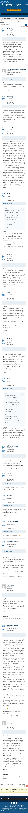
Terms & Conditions (13, 806)
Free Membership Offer (14, 9)
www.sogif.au (24, 810)
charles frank (11, 128)
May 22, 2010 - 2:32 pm (7, 635)
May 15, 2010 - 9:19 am (7, 203)
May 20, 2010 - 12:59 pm (8, 531)
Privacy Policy (20, 806)
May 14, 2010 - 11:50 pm (8, 106)
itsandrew (10, 585)
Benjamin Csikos (12, 541)
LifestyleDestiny (12, 446)
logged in (10, 789)
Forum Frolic (9, 21)
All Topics (2, 21)
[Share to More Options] (17, 803)
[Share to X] (14, 803)
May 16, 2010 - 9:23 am (7, 456)
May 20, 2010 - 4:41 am (7, 483)
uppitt (9, 474)
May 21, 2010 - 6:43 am (7, 551)
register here (20, 791)
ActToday (10, 29)
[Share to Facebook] (11, 803)
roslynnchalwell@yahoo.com (16, 69)
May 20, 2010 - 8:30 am (7, 505)
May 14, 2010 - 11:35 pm (8, 79)
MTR (8, 193)
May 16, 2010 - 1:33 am (7, 388)
